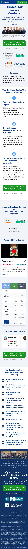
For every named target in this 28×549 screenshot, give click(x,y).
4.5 (22, 310)
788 (22, 295)
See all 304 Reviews (8, 66)
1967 (16, 314)
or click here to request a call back (14, 48)
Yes (16, 300)
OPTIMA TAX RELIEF (6, 322)
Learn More (20, 66)
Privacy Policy (14, 512)
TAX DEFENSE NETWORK (13, 322)
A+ (16, 291)
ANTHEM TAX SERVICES (21, 322)
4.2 (22, 305)
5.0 (16, 305)
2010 (22, 314)
